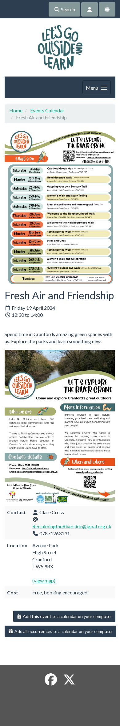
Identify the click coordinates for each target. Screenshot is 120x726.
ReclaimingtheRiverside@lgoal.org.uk (71, 526)
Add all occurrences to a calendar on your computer (63, 631)
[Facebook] (51, 679)
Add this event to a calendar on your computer (67, 616)
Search (67, 9)
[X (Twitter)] (69, 679)
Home (15, 110)
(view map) (43, 580)
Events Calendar (47, 110)
